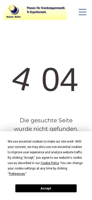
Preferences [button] (17, 174)
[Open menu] (82, 12)
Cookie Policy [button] (50, 163)
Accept (46, 188)
